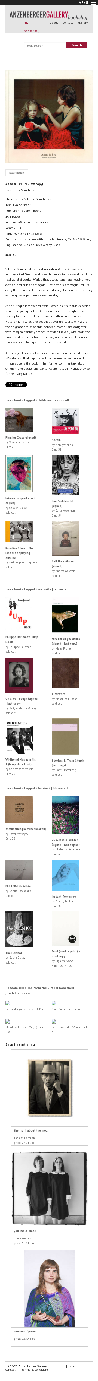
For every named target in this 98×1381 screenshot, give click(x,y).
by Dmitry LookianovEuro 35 (64, 901)
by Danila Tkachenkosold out (18, 890)
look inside (16, 173)
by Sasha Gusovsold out (15, 957)
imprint (58, 1366)
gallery (83, 22)
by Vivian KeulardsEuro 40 (20, 442)
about (54, 22)
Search (76, 45)
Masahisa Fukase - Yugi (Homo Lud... (24, 1029)
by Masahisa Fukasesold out (64, 698)
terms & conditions (35, 1369)
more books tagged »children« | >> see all (37, 400)
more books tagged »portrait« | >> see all (37, 589)
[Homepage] (49, 17)
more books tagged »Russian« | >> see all (36, 788)
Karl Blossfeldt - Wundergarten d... (71, 1029)
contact (68, 22)
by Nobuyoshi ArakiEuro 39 (64, 444)
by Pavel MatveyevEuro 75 (26, 833)
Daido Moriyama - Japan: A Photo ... (25, 1011)
